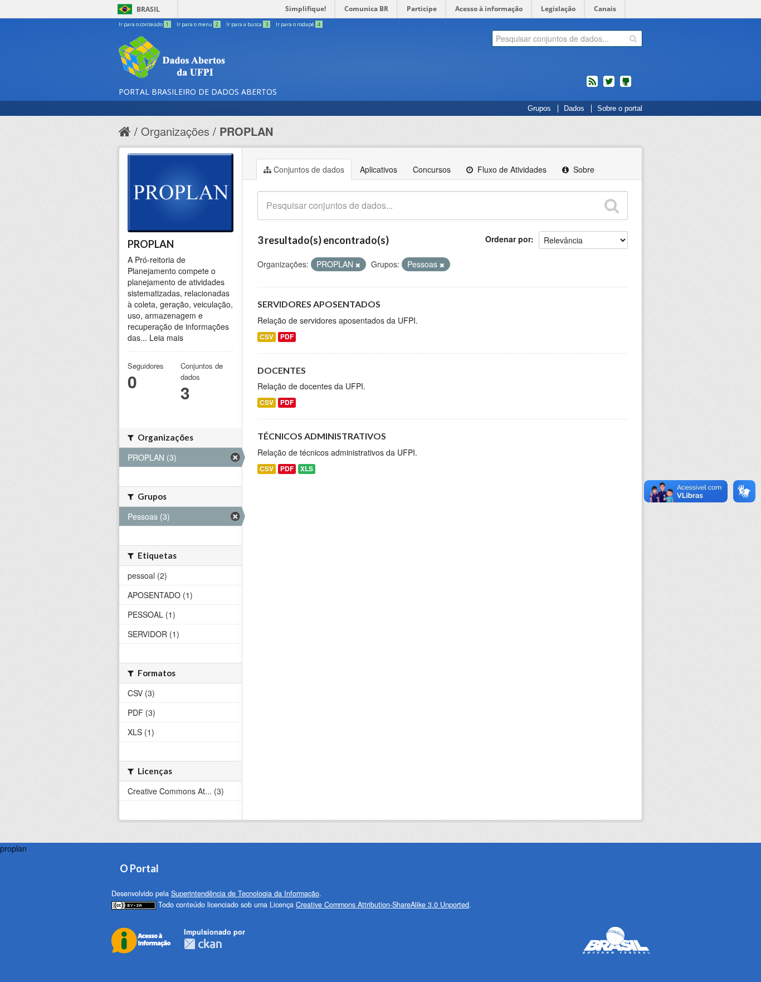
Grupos (539, 109)
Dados (574, 109)
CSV (267, 336)
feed (592, 86)
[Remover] (357, 264)
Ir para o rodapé (298, 24)
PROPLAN (246, 131)
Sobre (582, 169)
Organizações (175, 131)
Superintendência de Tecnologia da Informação (245, 893)
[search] (633, 38)
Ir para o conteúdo (144, 24)
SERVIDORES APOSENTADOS (318, 304)
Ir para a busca (247, 24)
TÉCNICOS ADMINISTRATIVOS (321, 436)
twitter (608, 86)
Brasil (148, 9)
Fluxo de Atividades (511, 169)
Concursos (432, 169)
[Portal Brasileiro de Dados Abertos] (238, 58)
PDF (287, 336)
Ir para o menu (197, 24)
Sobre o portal (619, 109)
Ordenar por (508, 239)
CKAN (203, 944)
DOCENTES (281, 370)
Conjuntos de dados (309, 169)
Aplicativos (378, 169)
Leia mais (166, 337)
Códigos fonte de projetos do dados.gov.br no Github (625, 86)
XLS (306, 468)
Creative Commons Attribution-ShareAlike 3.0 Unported (382, 905)
